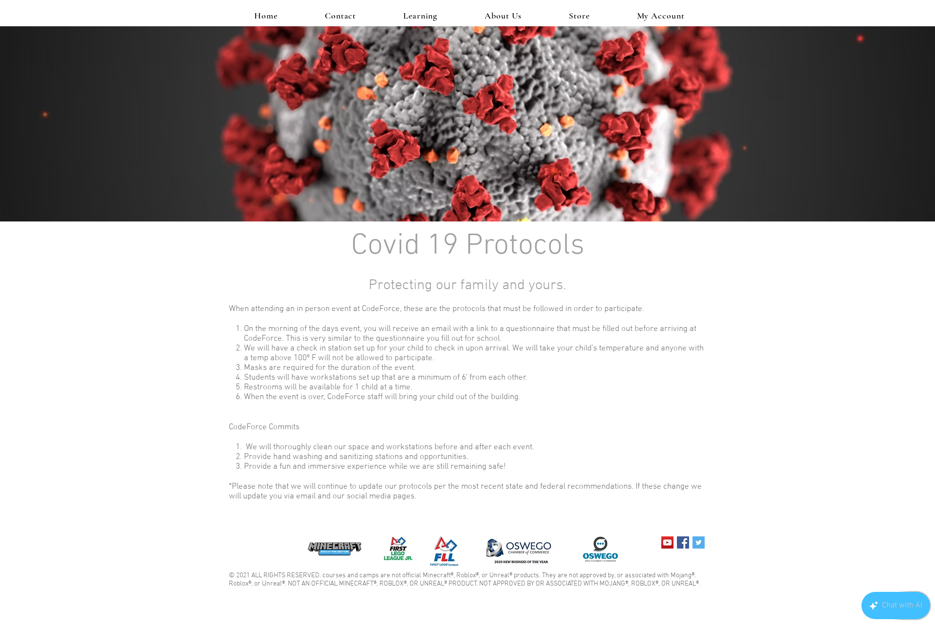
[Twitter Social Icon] (698, 542)
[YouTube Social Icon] (667, 542)
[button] (420, 15)
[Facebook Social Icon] (683, 542)
